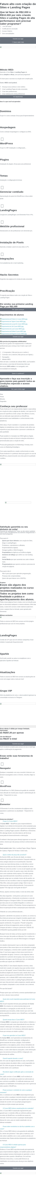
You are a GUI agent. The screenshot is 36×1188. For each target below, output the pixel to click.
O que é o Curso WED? (10, 821)
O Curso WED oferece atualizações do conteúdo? (18, 1108)
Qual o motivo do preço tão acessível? (14, 854)
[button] (18, 821)
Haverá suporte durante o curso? (13, 1058)
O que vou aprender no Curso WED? (14, 1035)
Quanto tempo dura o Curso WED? (13, 1019)
